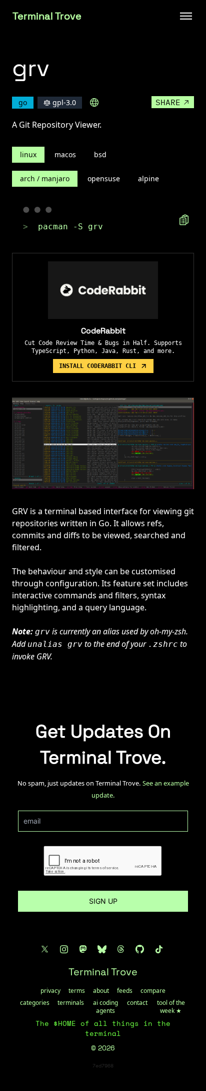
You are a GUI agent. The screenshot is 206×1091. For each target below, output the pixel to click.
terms (76, 991)
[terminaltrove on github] (140, 949)
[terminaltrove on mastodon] (83, 949)
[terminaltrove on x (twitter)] (45, 949)
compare (153, 991)
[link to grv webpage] (94, 102)
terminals (71, 1003)
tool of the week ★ (171, 1007)
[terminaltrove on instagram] (64, 949)
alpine (148, 178)
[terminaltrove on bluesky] (102, 949)
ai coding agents (105, 1007)
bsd (100, 154)
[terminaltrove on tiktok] (159, 949)
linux (28, 154)
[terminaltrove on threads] (121, 949)
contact (137, 1003)
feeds (124, 991)
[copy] (184, 220)
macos (65, 154)
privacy (50, 991)
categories (35, 1003)
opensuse (104, 178)
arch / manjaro (45, 178)
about (101, 991)
